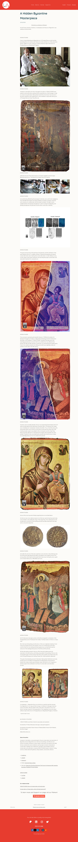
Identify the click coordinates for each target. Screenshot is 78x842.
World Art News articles (30, 762)
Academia (23, 755)
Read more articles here (39, 807)
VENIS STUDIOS (23, 772)
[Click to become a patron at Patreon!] (39, 797)
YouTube (23, 775)
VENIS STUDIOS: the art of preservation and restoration (32, 786)
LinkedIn (23, 757)
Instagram (23, 760)
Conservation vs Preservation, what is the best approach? (33, 789)
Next (65, 807)
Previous (12, 807)
